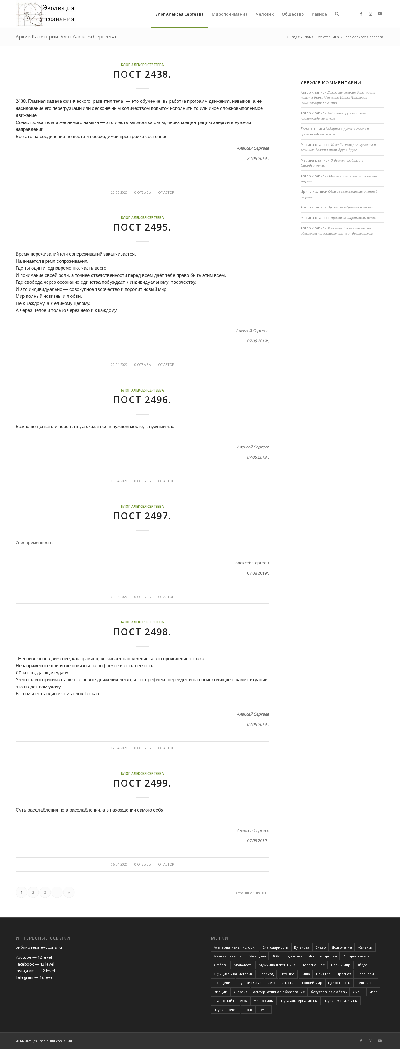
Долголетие (342, 947)
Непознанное (313, 964)
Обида (361, 964)
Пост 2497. (142, 515)
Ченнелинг (365, 982)
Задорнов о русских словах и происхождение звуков (335, 131)
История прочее (322, 956)
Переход (266, 974)
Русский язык (250, 982)
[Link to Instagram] (370, 13)
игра (374, 991)
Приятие (323, 974)
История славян (356, 956)
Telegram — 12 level (35, 977)
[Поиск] (337, 14)
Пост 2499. (142, 783)
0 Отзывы (143, 192)
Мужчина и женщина (277, 964)
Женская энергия (228, 956)
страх (248, 1009)
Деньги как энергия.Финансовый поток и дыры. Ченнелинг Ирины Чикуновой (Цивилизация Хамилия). (338, 97)
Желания (365, 947)
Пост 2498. (142, 631)
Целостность (339, 982)
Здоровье (294, 956)
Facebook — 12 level (35, 964)
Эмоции (220, 991)
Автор (168, 192)
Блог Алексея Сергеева (142, 64)
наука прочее (226, 1009)
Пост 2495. (142, 227)
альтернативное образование (279, 991)
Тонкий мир (312, 982)
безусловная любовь (329, 991)
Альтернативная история (235, 947)
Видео (320, 947)
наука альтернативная (299, 1000)
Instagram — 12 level (35, 970)
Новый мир (340, 964)
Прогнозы (365, 974)
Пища (305, 974)
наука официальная (341, 1000)
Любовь (221, 964)
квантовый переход (231, 1000)
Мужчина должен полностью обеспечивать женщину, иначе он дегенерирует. (337, 231)
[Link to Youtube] (379, 13)
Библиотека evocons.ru (39, 947)
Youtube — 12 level (34, 957)
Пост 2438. (142, 74)
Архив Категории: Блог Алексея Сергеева (66, 36)
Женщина (257, 956)
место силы (264, 1000)
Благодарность (275, 947)
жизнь (358, 991)
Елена (305, 128)
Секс (272, 982)
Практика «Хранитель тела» (350, 207)
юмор (264, 1009)
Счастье (289, 982)
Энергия (240, 991)
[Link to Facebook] (361, 13)
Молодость (243, 964)
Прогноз (344, 974)
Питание (287, 974)
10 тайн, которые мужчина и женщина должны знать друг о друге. (338, 147)
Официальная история (233, 974)
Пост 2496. (142, 399)
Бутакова (301, 947)
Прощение (223, 982)
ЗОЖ (276, 956)
